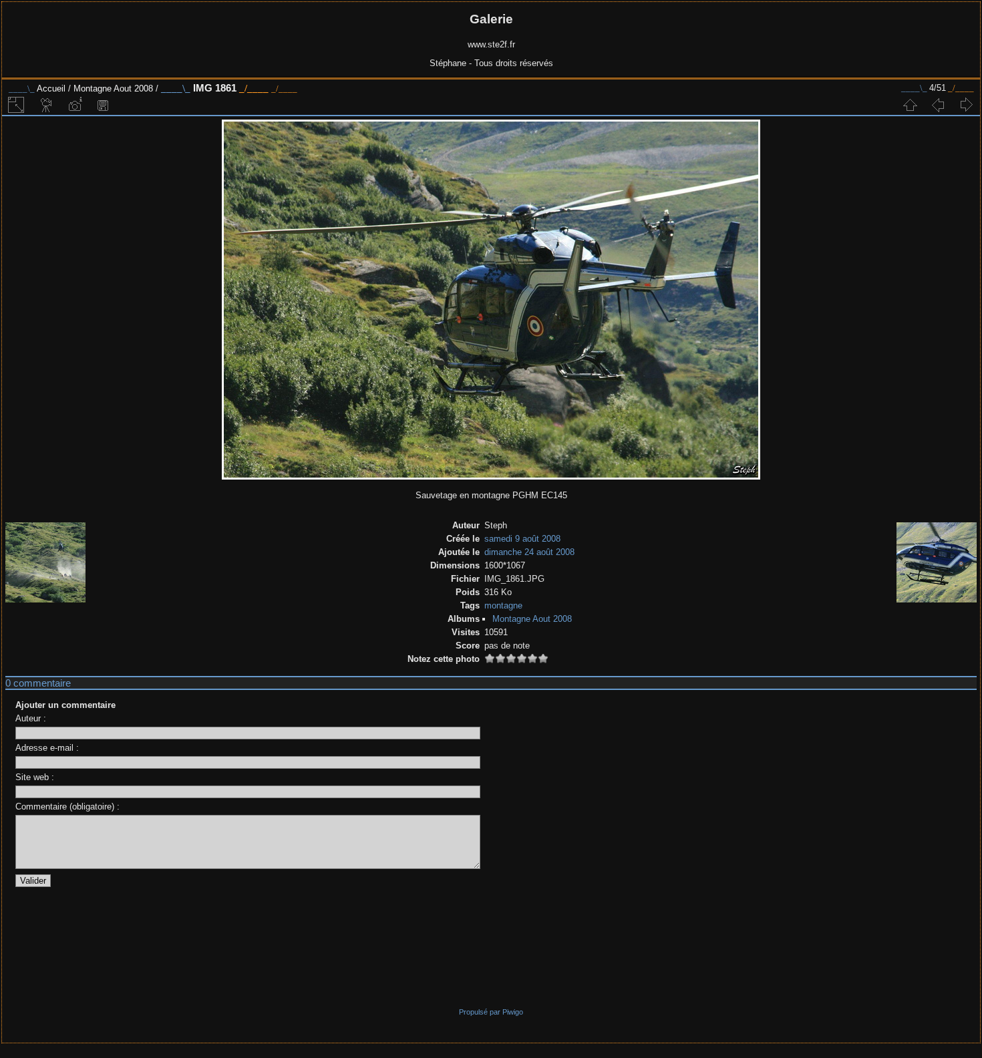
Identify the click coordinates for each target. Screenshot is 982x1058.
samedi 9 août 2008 (522, 539)
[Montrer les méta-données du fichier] (75, 105)
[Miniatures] (910, 105)
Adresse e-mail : (47, 748)
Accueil (51, 88)
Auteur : (30, 718)
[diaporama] (47, 105)
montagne (503, 605)
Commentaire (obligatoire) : (67, 807)
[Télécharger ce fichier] (103, 105)
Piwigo (512, 1012)
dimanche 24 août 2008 (529, 552)
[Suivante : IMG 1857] (966, 105)
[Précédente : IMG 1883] (938, 105)
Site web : (34, 777)
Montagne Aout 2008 (113, 88)
